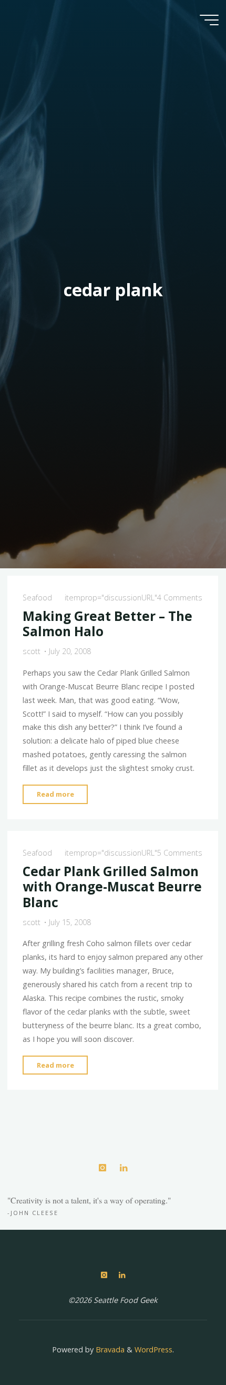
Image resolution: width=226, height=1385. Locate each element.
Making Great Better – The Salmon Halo (107, 623)
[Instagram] (102, 1168)
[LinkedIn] (123, 1168)
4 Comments (179, 598)
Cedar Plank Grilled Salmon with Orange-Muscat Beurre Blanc (112, 886)
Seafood (37, 598)
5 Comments (179, 853)
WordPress (153, 1349)
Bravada (109, 1349)
